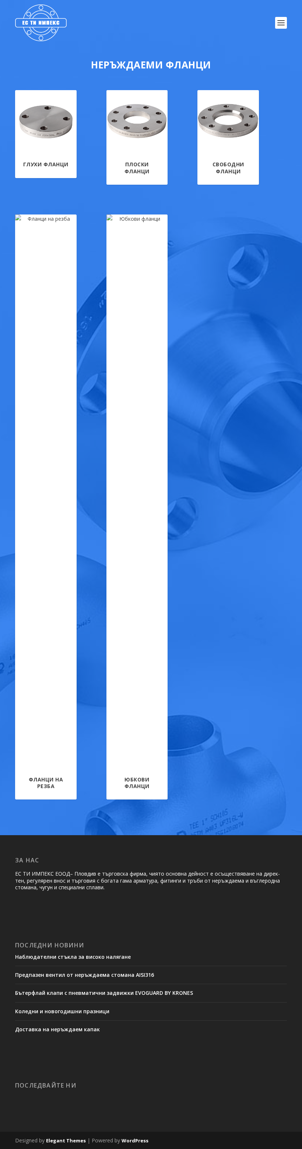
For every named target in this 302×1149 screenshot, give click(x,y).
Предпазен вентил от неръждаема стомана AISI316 (84, 974)
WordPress (135, 1140)
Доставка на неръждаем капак (57, 1029)
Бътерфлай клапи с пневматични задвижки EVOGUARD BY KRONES (104, 992)
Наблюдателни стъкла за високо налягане (73, 956)
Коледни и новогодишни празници (62, 1011)
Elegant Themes (66, 1140)
